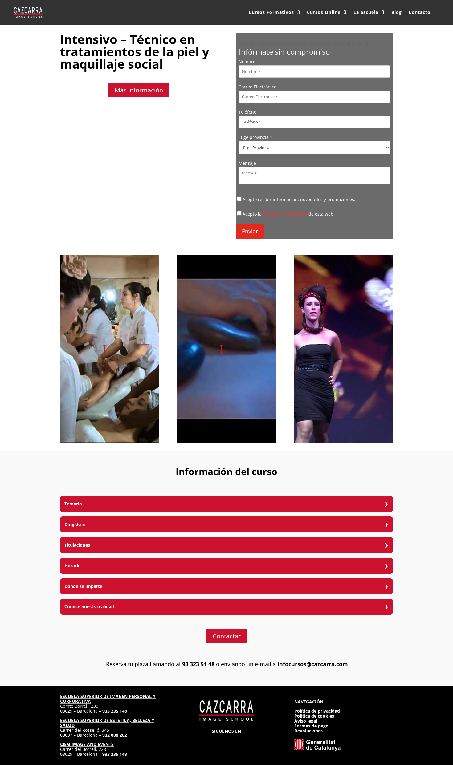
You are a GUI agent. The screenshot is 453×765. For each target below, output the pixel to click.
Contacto (420, 12)
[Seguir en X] (226, 740)
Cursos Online (324, 12)
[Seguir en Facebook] (215, 740)
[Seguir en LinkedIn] (237, 740)
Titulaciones (77, 545)
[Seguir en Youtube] (248, 740)
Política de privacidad (285, 214)
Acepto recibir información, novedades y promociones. (299, 199)
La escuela (365, 12)
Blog (396, 12)
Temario (73, 504)
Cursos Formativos (271, 12)
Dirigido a (74, 524)
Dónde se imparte (83, 586)
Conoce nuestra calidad (89, 606)
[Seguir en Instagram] (204, 740)
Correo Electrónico (257, 87)
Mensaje (247, 163)
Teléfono (247, 112)
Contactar (227, 636)
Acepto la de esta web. (289, 214)
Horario (72, 566)
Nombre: (248, 61)
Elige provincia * (255, 137)
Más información (139, 90)
